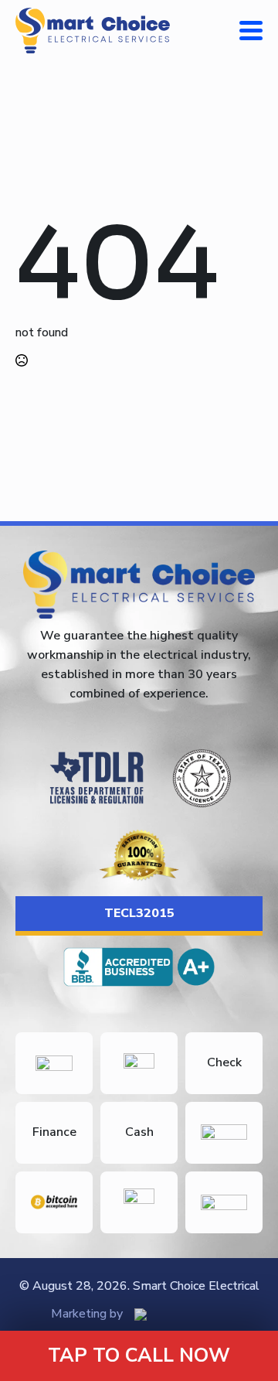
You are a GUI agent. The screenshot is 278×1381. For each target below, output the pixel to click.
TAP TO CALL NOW (139, 1356)
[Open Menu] (251, 30)
